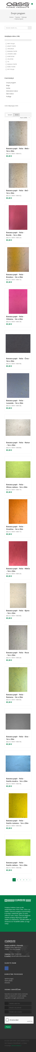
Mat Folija (11, 43)
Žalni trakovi (10, 94)
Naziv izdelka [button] (24, 117)
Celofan (10, 59)
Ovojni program (18, 19)
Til (8, 61)
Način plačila (8, 981)
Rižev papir (11, 67)
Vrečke (8, 88)
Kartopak (10, 56)
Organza (10, 49)
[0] (30, 4)
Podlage (8, 96)
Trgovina (17, 17)
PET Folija (10, 69)
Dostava (7, 983)
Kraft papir (11, 46)
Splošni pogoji (9, 979)
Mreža (17, 115)
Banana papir (12, 51)
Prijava (8, 1027)
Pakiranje (24, 17)
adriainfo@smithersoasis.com (20, 956)
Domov (12, 17)
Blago (8, 85)
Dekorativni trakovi (12, 91)
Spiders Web (11, 54)
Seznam (9, 115)
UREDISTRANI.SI (16, 1045)
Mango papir (12, 64)
